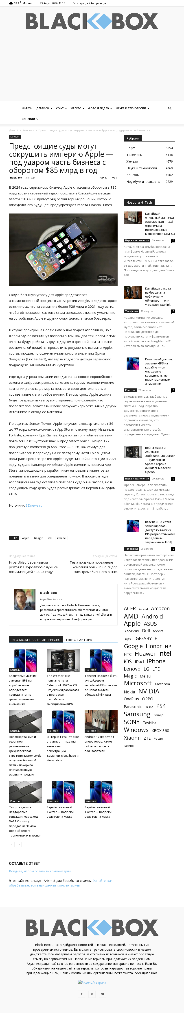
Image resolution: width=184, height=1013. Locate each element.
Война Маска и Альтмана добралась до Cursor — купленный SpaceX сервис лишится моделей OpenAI (160, 460)
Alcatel (143, 609)
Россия (159, 738)
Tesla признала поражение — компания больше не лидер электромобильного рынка (94, 567)
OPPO (147, 699)
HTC (127, 654)
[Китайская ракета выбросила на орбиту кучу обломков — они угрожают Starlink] (133, 292)
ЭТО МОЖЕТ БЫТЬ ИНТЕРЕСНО (36, 640)
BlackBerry (131, 631)
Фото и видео (98, 108)
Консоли (28, 119)
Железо (76, 108)
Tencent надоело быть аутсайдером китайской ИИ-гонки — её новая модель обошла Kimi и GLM (101, 685)
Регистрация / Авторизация (89, 3)
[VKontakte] (102, 994)
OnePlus (131, 699)
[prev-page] (12, 844)
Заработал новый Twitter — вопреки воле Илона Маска (60, 812)
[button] (169, 108)
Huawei (145, 653)
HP (168, 646)
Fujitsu (128, 639)
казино (129, 746)
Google (38, 538)
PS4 (161, 706)
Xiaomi (132, 737)
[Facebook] (81, 994)
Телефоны (131, 311)
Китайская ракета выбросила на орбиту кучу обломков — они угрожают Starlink (158, 296)
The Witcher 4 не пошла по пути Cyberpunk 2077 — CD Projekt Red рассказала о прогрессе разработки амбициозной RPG (63, 690)
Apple (25, 538)
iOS (50, 538)
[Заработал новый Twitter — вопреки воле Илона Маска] (63, 792)
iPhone (61, 538)
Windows (136, 730)
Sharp (159, 715)
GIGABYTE (146, 638)
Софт (60, 108)
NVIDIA (148, 691)
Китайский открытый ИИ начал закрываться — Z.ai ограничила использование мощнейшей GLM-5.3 (160, 223)
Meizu (145, 676)
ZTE (147, 738)
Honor (154, 646)
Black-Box (15, 177)
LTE (156, 669)
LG (146, 669)
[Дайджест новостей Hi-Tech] (92, 21)
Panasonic (133, 706)
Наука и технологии (131, 108)
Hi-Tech (27, 108)
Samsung (137, 714)
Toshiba (149, 723)
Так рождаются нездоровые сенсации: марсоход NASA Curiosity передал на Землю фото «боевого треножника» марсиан (25, 821)
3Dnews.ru (34, 505)
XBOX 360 (160, 730)
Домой (13, 130)
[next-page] (19, 844)
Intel (164, 653)
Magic (130, 675)
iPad (139, 661)
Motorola (162, 684)
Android (152, 616)
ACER (130, 608)
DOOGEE (158, 631)
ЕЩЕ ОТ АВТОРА (79, 640)
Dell (146, 630)
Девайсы (42, 108)
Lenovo (132, 668)
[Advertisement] (92, 69)
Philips (149, 707)
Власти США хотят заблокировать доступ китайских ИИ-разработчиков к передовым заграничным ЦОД (160, 532)
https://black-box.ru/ (51, 599)
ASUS (150, 623)
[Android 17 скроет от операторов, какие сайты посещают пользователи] (101, 721)
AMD (131, 616)
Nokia (129, 692)
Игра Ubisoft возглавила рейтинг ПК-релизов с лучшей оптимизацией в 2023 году (33, 567)
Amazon (160, 608)
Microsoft (138, 683)
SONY (132, 722)
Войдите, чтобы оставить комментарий (40, 871)
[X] (92, 994)
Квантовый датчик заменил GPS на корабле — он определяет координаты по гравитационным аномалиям (23, 690)
